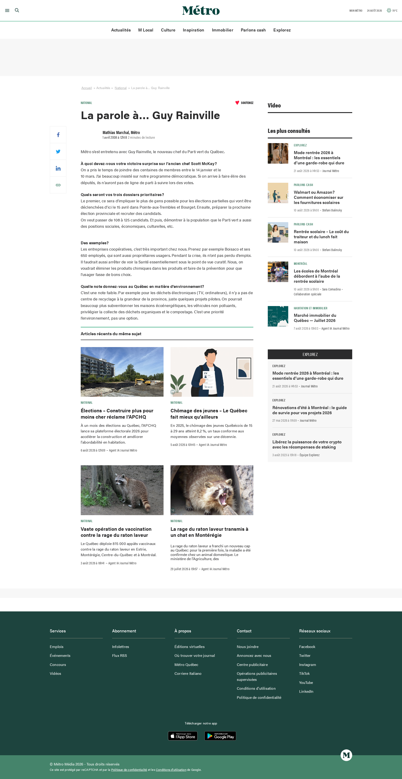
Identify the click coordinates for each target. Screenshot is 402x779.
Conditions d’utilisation (256, 688)
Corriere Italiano (187, 673)
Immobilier (222, 30)
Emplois (57, 646)
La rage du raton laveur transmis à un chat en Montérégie (209, 531)
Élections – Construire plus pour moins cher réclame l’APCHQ (117, 413)
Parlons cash (253, 30)
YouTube (306, 682)
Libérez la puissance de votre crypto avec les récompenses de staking (307, 444)
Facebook (307, 646)
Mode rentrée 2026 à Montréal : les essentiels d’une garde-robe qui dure (319, 157)
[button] (6, 10)
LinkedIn (306, 691)
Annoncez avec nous (254, 655)
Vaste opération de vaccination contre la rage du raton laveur (116, 531)
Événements (60, 655)
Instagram (307, 664)
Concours (58, 664)
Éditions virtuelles (189, 646)
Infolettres (120, 646)
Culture (168, 30)
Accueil (86, 87)
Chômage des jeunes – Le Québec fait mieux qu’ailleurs (209, 413)
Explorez (282, 30)
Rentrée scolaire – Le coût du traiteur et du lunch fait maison (321, 236)
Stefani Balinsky (332, 210)
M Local (146, 30)
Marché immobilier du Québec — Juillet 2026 (315, 317)
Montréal (300, 263)
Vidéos (55, 673)
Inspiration (193, 30)
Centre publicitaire (252, 664)
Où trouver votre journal (194, 655)
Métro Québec (186, 664)
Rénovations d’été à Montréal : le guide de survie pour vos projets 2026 (309, 409)
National (121, 87)
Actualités (121, 30)
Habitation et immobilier (311, 308)
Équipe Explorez (309, 454)
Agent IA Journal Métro (123, 450)
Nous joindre (247, 646)
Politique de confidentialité (259, 697)
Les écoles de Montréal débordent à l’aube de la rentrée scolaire (317, 276)
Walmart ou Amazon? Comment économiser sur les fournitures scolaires (318, 197)
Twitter (305, 655)
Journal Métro (330, 170)
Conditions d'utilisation (171, 770)
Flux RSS (119, 655)
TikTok (304, 673)
